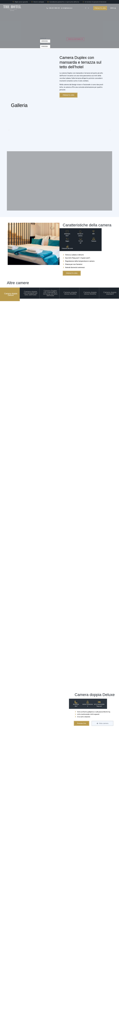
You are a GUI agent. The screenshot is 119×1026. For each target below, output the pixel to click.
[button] (9, 130)
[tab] (10, 294)
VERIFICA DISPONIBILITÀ (75, 39)
